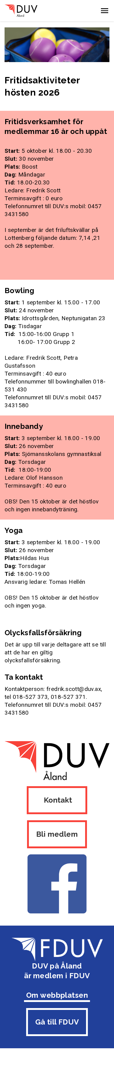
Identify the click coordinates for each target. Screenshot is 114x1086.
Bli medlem (57, 834)
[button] (104, 11)
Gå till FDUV (57, 1022)
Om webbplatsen (57, 995)
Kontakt (57, 800)
